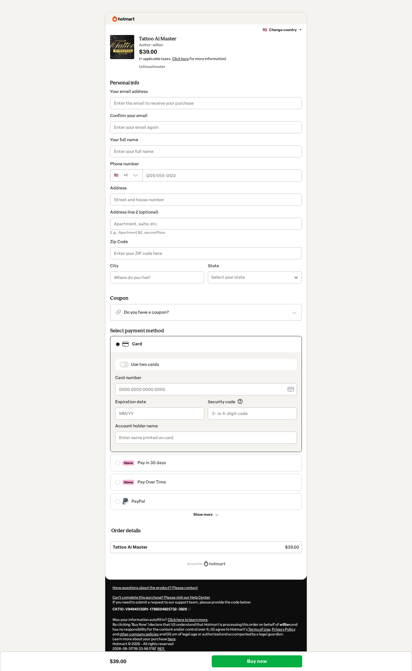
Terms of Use (259, 629)
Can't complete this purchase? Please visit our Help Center (161, 597)
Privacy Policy (283, 629)
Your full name (124, 139)
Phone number (124, 163)
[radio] (117, 344)
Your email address (129, 91)
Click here (180, 59)
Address (118, 188)
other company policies (139, 634)
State (213, 265)
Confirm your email (128, 115)
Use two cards (145, 364)
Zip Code (119, 241)
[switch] (124, 364)
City (114, 265)
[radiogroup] (206, 423)
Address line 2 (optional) (134, 212)
